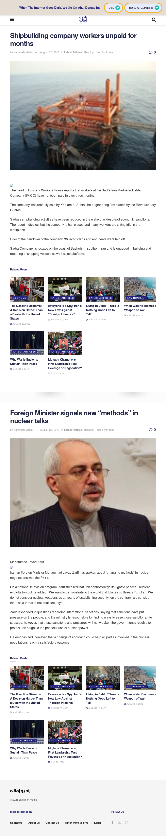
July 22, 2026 (57, 373)
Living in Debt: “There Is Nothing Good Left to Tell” (102, 309)
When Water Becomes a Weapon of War (140, 307)
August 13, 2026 (97, 319)
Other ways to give (76, 822)
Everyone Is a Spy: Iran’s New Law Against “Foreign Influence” (65, 309)
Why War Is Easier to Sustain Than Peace (24, 361)
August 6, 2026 (134, 315)
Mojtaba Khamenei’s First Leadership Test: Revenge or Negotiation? (65, 363)
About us (34, 822)
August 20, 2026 (21, 323)
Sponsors (16, 822)
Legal (97, 822)
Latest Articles (73, 52)
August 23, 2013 (49, 52)
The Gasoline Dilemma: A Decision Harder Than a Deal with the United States (26, 312)
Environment (136, 297)
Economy (19, 297)
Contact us (52, 822)
